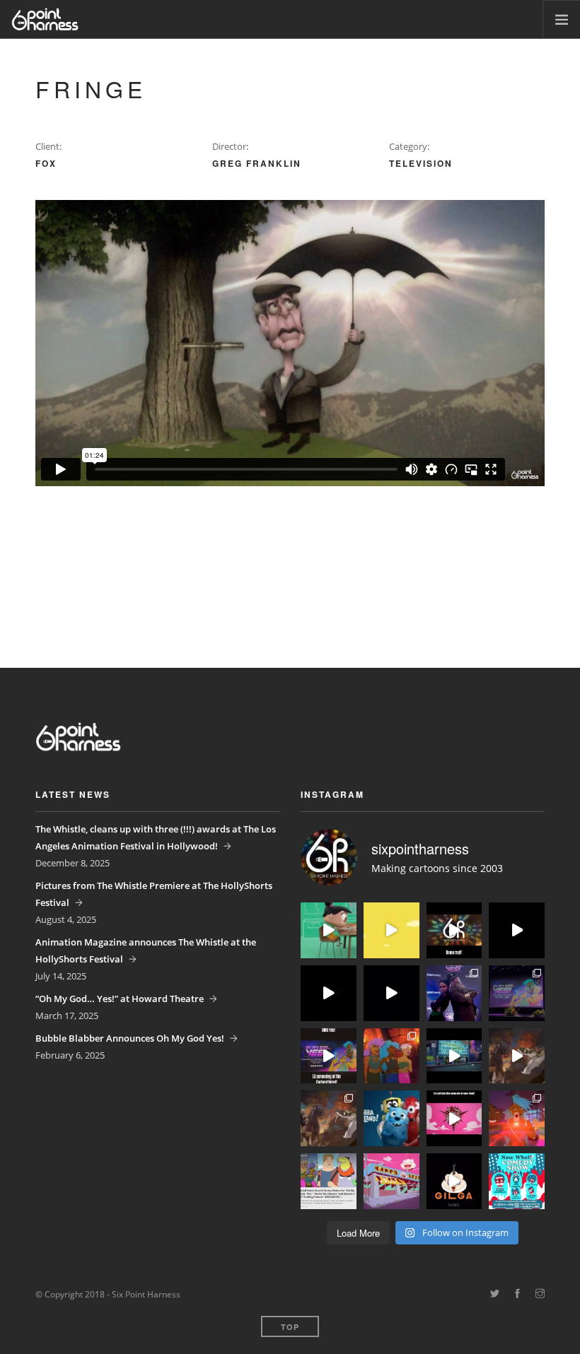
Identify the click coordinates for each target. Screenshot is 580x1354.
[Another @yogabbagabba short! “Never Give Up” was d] (391, 930)
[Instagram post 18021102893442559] (328, 1056)
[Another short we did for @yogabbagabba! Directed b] (328, 993)
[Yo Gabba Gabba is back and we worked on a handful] (391, 993)
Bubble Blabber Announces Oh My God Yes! (129, 1038)
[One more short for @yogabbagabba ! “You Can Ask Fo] (328, 930)
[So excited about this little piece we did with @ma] (328, 1118)
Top (290, 1326)
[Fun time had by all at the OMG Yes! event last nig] (454, 993)
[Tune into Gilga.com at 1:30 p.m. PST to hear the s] (454, 1181)
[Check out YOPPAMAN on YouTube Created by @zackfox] (391, 1181)
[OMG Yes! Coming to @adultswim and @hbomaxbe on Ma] (391, 1056)
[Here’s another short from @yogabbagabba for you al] (517, 930)
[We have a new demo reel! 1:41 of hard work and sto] (454, 930)
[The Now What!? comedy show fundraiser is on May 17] (517, 1181)
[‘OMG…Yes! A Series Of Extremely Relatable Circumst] (454, 1056)
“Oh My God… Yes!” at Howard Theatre (119, 998)
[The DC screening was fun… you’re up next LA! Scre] (517, 993)
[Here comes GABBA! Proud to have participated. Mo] (391, 1118)
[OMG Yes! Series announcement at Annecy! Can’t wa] (328, 1181)
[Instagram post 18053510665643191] (454, 1118)
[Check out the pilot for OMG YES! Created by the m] (517, 1118)
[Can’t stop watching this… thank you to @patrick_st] (517, 1056)
